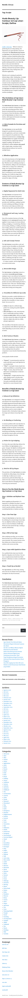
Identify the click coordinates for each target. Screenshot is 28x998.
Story (5, 909)
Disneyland (7, 803)
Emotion (6, 812)
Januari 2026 (7, 699)
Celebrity (6, 786)
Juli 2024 (6, 731)
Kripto (5, 850)
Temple (6, 913)
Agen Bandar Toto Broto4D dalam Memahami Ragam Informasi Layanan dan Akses (14, 644)
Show (5, 901)
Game (5, 822)
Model (5, 863)
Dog (5, 805)
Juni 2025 (6, 711)
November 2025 (8, 703)
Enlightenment (8, 814)
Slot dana (4, 959)
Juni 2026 (6, 694)
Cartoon (6, 784)
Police (5, 892)
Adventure (6, 754)
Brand (5, 776)
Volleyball (6, 924)
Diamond (6, 801)
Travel (5, 915)
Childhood (6, 789)
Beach (5, 767)
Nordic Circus (7, 5)
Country (6, 795)
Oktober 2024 (7, 726)
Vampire (6, 920)
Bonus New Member (7, 971)
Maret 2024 (7, 739)
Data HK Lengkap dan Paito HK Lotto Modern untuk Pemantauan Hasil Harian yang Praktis (14, 664)
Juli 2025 (6, 709)
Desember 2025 (8, 701)
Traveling (6, 916)
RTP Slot (4, 948)
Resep (5, 897)
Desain (5, 799)
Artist (5, 765)
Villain (5, 922)
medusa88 (5, 990)
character (6, 788)
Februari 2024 (7, 741)
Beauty (9, 618)
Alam (5, 755)
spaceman (6, 905)
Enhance (18, 618)
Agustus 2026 (7, 690)
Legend (6, 852)
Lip (9, 620)
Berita (5, 771)
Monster (6, 865)
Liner (7, 620)
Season (5, 899)
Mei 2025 (6, 713)
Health (5, 829)
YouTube (6, 933)
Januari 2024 (7, 743)
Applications (7, 763)
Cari (3, 627)
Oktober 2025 (7, 705)
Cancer (5, 780)
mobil (5, 861)
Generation (7, 824)
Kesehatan (6, 844)
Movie (5, 869)
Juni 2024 (6, 733)
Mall (5, 856)
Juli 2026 (6, 692)
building (6, 778)
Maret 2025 (7, 716)
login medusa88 (6, 986)
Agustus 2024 (7, 730)
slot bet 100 (5, 944)
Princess (6, 896)
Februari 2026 (7, 697)
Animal (5, 759)
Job (4, 841)
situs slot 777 (5, 974)
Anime (5, 761)
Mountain (6, 867)
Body (5, 772)
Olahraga (6, 880)
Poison (5, 890)
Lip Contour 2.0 (13, 620)
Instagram (6, 833)
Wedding (6, 930)
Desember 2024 (8, 722)
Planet (5, 886)
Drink (5, 807)
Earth (5, 808)
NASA (5, 873)
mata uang (6, 858)
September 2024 (8, 728)
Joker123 (4, 963)
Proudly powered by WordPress (16, 995)
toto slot (4, 982)
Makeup (6, 854)
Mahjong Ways (6, 967)
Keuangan (6, 846)
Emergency (7, 810)
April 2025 (6, 714)
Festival (6, 818)
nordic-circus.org (7, 46)
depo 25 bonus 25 (7, 978)
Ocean (5, 879)
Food (5, 820)
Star (5, 907)
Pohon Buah (7, 888)
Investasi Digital (8, 837)
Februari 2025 (7, 718)
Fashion (6, 816)
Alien (5, 757)
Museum (6, 871)
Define (14, 618)
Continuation (7, 793)
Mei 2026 (6, 695)
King (5, 848)
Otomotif (6, 882)
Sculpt (18, 620)
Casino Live (5, 956)
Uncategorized (7, 918)
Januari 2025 (7, 720)
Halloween (6, 827)
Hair (5, 825)
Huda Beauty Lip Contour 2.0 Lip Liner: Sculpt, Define (12, 20)
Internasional (7, 835)
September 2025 (8, 707)
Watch (5, 928)
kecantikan (7, 843)
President (6, 894)
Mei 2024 (6, 735)
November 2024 (8, 724)
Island (5, 839)
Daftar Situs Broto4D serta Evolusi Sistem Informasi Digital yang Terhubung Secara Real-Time (13, 653)
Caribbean (6, 782)
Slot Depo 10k (6, 952)
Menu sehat (7, 860)
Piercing (6, 884)
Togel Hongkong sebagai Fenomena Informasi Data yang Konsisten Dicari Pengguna (14, 659)
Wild (5, 932)
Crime (5, 797)
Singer (5, 903)
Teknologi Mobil (8, 911)
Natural (6, 875)
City (5, 791)
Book (5, 774)
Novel (5, 877)
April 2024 (6, 737)
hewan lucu (7, 831)
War (5, 926)
